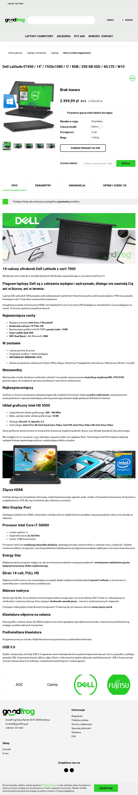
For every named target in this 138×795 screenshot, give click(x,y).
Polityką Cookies (49, 785)
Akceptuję (106, 788)
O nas (6, 753)
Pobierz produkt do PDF (85, 148)
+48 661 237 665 (14, 728)
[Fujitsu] (85, 685)
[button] (103, 710)
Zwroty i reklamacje (82, 724)
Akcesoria (64, 36)
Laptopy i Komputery (39, 36)
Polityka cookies (80, 720)
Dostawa (76, 732)
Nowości (94, 36)
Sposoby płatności (81, 728)
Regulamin (77, 716)
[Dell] (132, 78)
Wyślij (126, 163)
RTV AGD (79, 36)
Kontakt (107, 36)
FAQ (74, 736)
